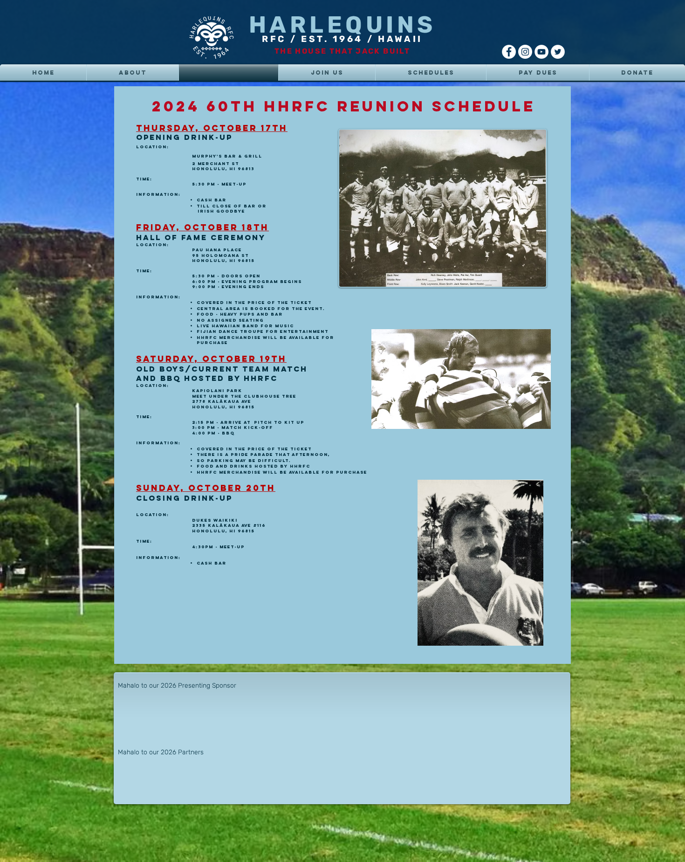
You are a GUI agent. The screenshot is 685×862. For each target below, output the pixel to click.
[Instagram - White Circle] (525, 52)
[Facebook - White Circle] (509, 52)
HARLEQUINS (342, 25)
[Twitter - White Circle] (558, 52)
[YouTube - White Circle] (541, 52)
